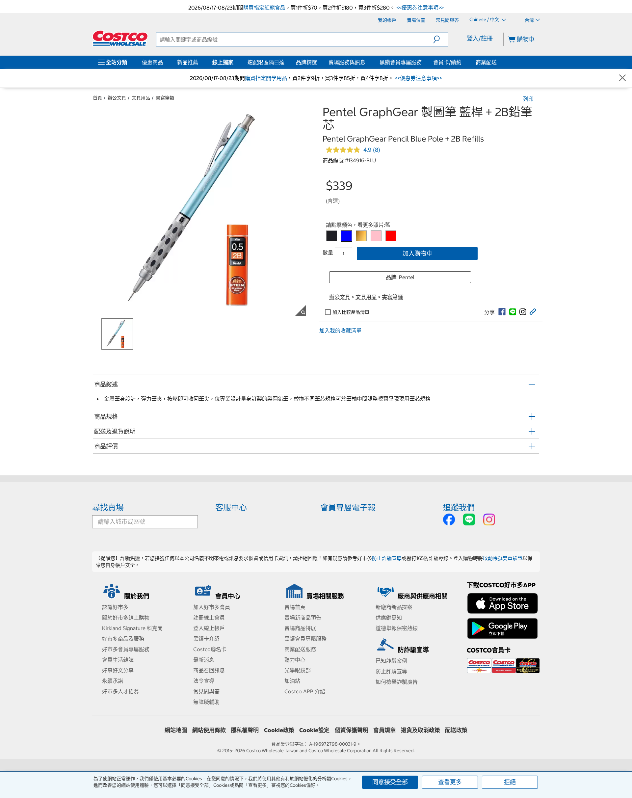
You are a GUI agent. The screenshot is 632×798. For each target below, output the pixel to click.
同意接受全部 (390, 782)
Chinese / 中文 (484, 20)
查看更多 (450, 782)
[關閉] (622, 78)
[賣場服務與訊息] (366, 62)
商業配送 (486, 62)
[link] (502, 311)
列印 (528, 98)
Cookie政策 (279, 730)
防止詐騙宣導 (387, 558)
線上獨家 (222, 62)
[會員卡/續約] (462, 62)
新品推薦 (187, 62)
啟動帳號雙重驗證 (502, 558)
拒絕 (510, 782)
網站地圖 (176, 730)
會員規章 (384, 730)
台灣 (529, 20)
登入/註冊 (480, 38)
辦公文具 (117, 98)
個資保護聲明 (351, 730)
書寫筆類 (165, 98)
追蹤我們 (459, 507)
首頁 (97, 98)
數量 (328, 252)
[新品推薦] (199, 62)
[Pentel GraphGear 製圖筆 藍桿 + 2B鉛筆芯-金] (361, 236)
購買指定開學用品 (266, 78)
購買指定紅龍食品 (264, 7)
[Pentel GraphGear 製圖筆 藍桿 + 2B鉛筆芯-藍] (346, 236)
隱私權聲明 (245, 730)
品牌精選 (306, 62)
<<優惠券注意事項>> (419, 7)
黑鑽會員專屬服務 (401, 62)
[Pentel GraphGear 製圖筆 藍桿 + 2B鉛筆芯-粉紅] (376, 236)
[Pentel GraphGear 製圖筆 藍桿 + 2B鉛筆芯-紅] (391, 236)
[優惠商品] (164, 62)
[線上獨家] (234, 62)
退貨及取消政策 (420, 730)
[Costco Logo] (120, 38)
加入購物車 (417, 253)
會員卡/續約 (447, 62)
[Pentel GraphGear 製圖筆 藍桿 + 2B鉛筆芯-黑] (331, 236)
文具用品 (141, 98)
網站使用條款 (209, 730)
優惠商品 (152, 62)
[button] (440, 39)
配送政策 (456, 730)
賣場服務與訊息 (347, 62)
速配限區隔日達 (266, 62)
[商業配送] (498, 62)
